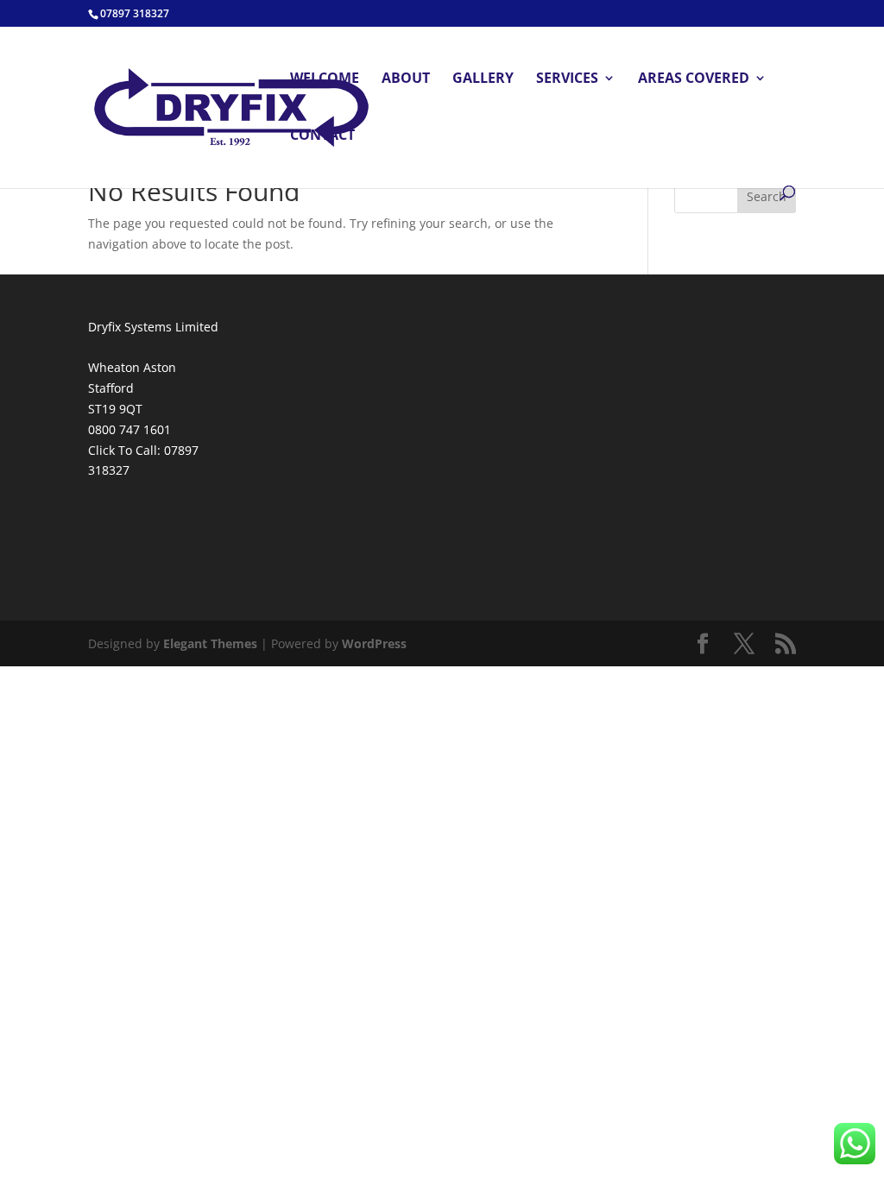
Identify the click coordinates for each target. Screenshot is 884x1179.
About (406, 79)
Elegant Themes (210, 643)
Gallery (483, 79)
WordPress (374, 643)
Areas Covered (693, 79)
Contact (322, 136)
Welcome (324, 79)
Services (567, 79)
